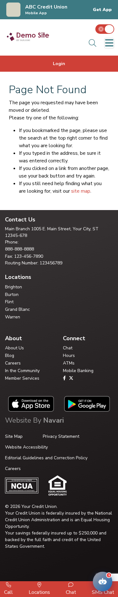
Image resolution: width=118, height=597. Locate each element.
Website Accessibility (26, 447)
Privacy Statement (61, 436)
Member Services (22, 378)
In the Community (22, 371)
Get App (102, 10)
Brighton (13, 287)
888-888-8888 (19, 249)
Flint (9, 302)
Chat (67, 348)
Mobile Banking (78, 371)
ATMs (69, 363)
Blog (9, 356)
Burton (12, 295)
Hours (69, 356)
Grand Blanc (17, 309)
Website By (34, 420)
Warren (12, 317)
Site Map (14, 436)
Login (59, 64)
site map (80, 191)
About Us (14, 348)
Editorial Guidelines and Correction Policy (46, 458)
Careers (13, 363)
